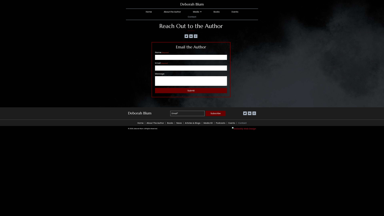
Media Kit (208, 123)
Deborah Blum (192, 4)
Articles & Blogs (192, 123)
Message (159, 73)
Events (231, 123)
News (179, 123)
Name (162, 52)
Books (170, 123)
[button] (186, 36)
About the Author (155, 123)
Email (161, 63)
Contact (242, 123)
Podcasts (220, 123)
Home (140, 123)
